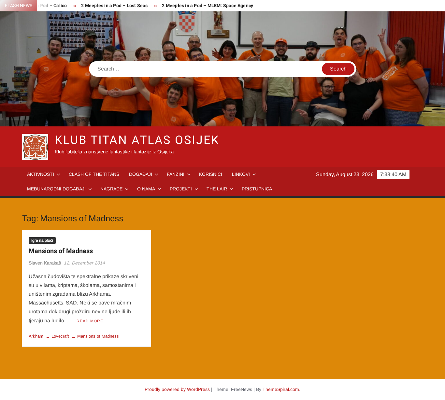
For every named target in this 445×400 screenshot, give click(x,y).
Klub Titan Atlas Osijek (137, 140)
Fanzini (175, 174)
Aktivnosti (40, 174)
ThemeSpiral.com (281, 389)
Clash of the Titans (94, 174)
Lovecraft (60, 336)
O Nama (146, 188)
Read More (90, 321)
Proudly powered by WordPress (177, 389)
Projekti (181, 188)
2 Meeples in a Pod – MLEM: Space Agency (207, 5)
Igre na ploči (42, 240)
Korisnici (210, 174)
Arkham (36, 336)
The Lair (217, 188)
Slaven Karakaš (45, 262)
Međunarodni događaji (56, 188)
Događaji (140, 174)
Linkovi (241, 174)
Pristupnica (257, 188)
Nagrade (111, 188)
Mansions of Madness (61, 251)
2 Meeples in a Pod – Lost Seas (114, 5)
